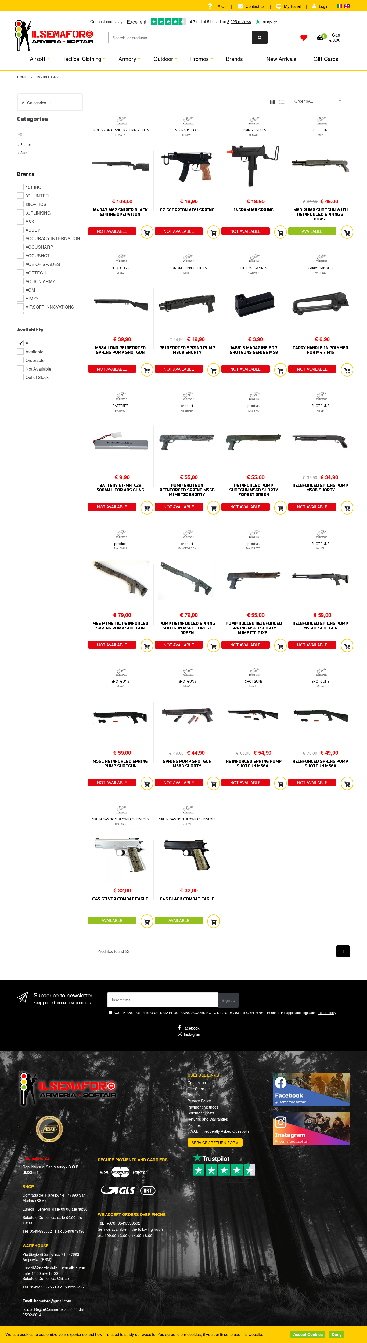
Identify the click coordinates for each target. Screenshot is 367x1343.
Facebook (191, 1028)
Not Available (38, 369)
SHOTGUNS (320, 130)
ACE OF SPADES (43, 264)
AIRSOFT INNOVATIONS (50, 307)
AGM (30, 290)
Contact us (255, 6)
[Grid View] (272, 101)
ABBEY (33, 230)
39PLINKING (38, 213)
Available (35, 352)
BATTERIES (120, 405)
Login (323, 6)
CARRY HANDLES (320, 268)
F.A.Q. (220, 6)
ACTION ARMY (40, 281)
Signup (228, 1000)
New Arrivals (281, 59)
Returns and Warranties (208, 1119)
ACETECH (36, 273)
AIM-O (32, 298)
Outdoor (163, 59)
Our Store (196, 1088)
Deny (336, 1334)
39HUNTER (37, 196)
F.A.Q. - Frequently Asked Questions (219, 1131)
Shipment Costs (201, 1113)
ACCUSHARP (39, 247)
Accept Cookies (308, 1334)
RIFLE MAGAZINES (253, 268)
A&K (30, 221)
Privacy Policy (199, 1100)
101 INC (33, 187)
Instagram (193, 1034)
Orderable (35, 360)
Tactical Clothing (82, 59)
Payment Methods (203, 1107)
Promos (199, 59)
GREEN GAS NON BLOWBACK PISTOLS (120, 819)
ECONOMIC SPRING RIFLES (187, 268)
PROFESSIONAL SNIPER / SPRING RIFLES (120, 130)
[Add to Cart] (147, 232)
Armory (127, 59)
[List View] (281, 101)
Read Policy (327, 1012)
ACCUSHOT (38, 255)
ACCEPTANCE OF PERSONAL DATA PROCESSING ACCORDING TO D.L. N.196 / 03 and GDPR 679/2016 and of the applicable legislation (225, 1012)
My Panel (292, 6)
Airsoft (37, 59)
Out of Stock (37, 377)
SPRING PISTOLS (187, 130)
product (187, 405)
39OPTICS (36, 204)
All (28, 343)
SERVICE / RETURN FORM (215, 1142)
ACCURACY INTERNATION (53, 238)
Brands (234, 59)
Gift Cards (326, 59)
